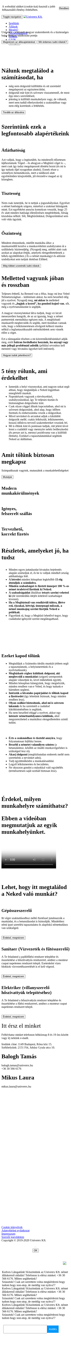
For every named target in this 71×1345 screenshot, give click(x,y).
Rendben (64, 8)
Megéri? (13, 29)
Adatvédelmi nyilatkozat (15, 1230)
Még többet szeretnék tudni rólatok (21, 265)
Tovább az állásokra (13, 112)
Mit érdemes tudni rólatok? (53, 42)
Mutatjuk (7, 477)
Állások (13, 26)
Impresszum (8, 1233)
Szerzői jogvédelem (12, 1237)
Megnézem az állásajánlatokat (19, 42)
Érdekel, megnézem (13, 937)
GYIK (12, 39)
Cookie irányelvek (12, 1227)
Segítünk (14, 23)
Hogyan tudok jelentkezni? (17, 355)
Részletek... (45, 9)
